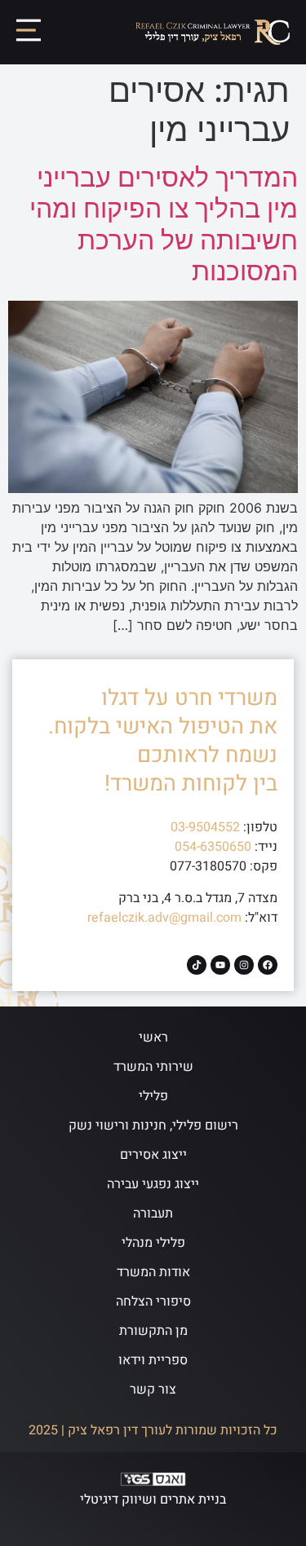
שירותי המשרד (153, 1067)
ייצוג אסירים (153, 1155)
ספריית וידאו (153, 1360)
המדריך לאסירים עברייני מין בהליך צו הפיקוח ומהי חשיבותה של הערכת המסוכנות (163, 224)
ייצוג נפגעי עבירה (153, 1184)
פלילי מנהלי (153, 1243)
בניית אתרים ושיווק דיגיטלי (153, 1499)
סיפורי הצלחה (153, 1301)
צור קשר (153, 1389)
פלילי (153, 1096)
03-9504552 (205, 827)
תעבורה (153, 1213)
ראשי (153, 1037)
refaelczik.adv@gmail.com (164, 917)
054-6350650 (213, 847)
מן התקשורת (153, 1331)
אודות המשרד (153, 1272)
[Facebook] (267, 965)
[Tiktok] (196, 965)
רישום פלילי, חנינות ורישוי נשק (153, 1125)
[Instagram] (244, 965)
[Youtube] (220, 965)
